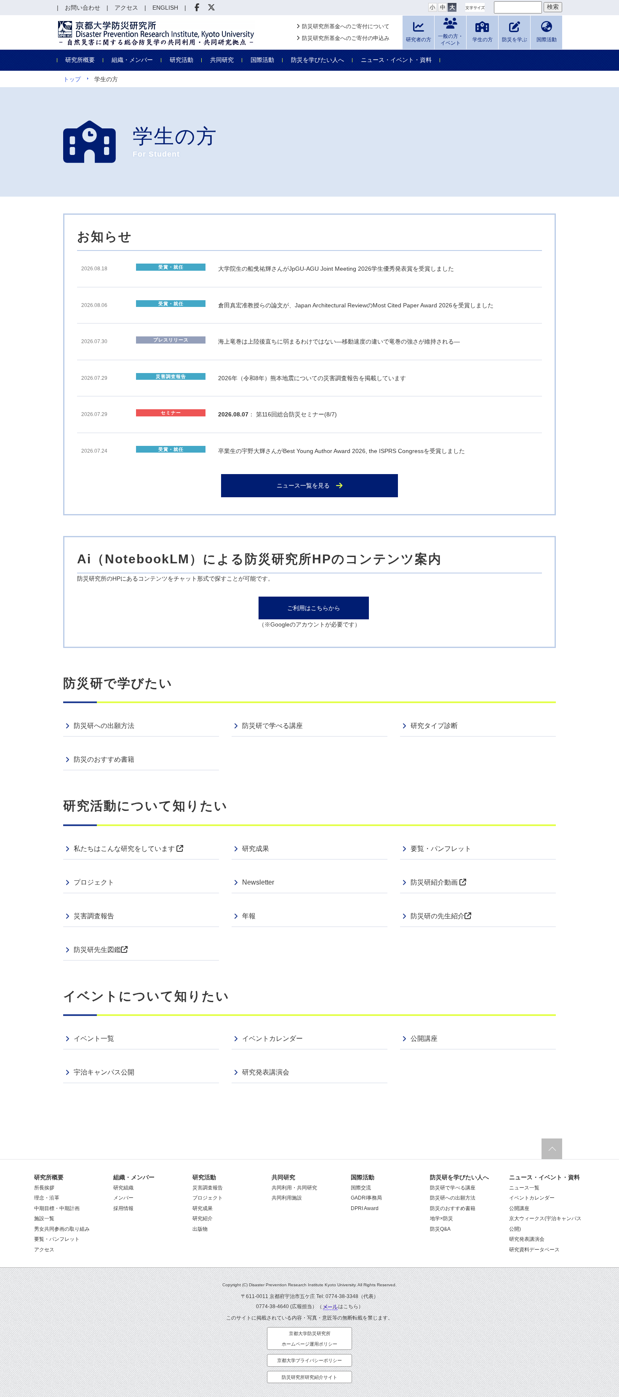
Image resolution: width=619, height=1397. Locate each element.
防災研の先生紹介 (437, 916)
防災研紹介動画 (435, 882)
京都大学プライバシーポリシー (309, 1360)
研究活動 (181, 59)
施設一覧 (44, 1218)
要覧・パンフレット (441, 848)
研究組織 (123, 1188)
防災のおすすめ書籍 (104, 759)
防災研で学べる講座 (272, 725)
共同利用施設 (287, 1198)
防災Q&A (440, 1229)
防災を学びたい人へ (317, 59)
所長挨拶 (44, 1188)
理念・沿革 (46, 1198)
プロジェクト (94, 882)
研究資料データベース (534, 1250)
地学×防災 (441, 1218)
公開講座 (424, 1038)
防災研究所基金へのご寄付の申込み (346, 38)
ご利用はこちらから (313, 608)
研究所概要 (80, 59)
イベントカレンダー (272, 1038)
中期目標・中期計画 (57, 1208)
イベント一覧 (94, 1038)
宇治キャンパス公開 (104, 1072)
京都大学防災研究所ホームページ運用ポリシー (309, 1338)
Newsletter (258, 882)
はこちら (348, 1306)
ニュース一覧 (524, 1188)
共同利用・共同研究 (294, 1188)
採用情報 (123, 1208)
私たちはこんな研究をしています (125, 848)
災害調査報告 (94, 916)
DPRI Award (365, 1208)
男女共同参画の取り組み (62, 1229)
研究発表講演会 (265, 1072)
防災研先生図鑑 (97, 949)
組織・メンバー (132, 59)
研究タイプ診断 (434, 725)
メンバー (123, 1198)
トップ (72, 79)
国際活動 (262, 59)
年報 (249, 916)
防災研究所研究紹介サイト (309, 1377)
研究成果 (255, 848)
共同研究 (222, 59)
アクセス (44, 1250)
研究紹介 (202, 1218)
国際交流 (361, 1188)
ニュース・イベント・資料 (396, 59)
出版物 (200, 1229)
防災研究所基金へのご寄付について (346, 26)
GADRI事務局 (366, 1198)
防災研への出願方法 (104, 725)
